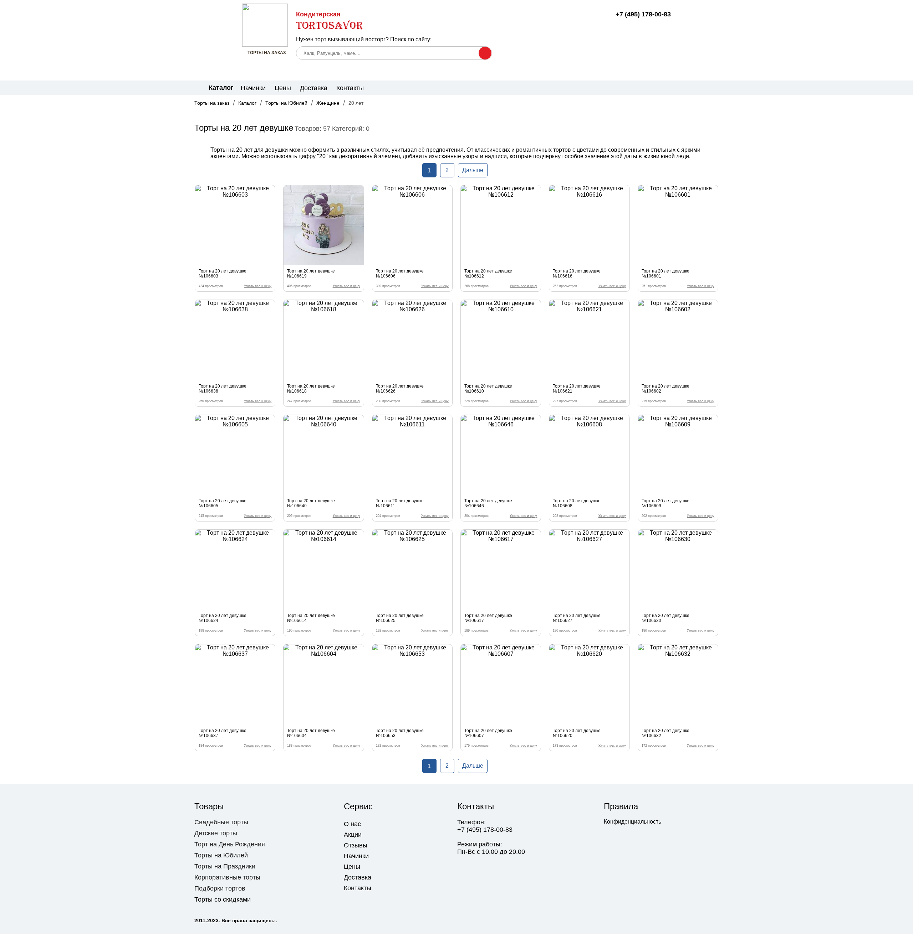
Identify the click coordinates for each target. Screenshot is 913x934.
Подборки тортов (219, 888)
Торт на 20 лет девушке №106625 (400, 618)
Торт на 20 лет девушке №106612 (488, 274)
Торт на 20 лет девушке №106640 (311, 503)
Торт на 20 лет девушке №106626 (400, 389)
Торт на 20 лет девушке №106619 (311, 274)
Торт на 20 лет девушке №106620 (577, 733)
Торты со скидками (222, 899)
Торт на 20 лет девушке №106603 (222, 274)
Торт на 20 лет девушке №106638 (222, 389)
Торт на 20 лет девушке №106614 (311, 618)
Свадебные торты (221, 822)
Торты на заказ (211, 103)
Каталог (247, 103)
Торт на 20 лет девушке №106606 (400, 274)
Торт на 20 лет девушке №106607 (488, 733)
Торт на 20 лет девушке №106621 (577, 389)
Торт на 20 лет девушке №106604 (311, 733)
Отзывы (355, 845)
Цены (283, 88)
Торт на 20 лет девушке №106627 (577, 618)
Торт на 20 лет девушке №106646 (488, 503)
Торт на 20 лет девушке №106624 (222, 618)
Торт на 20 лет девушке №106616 (577, 274)
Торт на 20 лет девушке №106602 (665, 389)
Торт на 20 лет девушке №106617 (488, 618)
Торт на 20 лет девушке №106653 (400, 733)
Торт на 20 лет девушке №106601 (665, 274)
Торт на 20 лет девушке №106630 (665, 618)
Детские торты (215, 833)
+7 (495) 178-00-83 (643, 14)
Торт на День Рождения (229, 844)
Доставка (313, 88)
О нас (352, 823)
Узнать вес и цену (257, 286)
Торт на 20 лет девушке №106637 (222, 733)
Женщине (328, 103)
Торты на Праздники (224, 866)
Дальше (472, 170)
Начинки (253, 88)
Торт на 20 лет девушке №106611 (400, 503)
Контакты (350, 88)
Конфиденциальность (632, 822)
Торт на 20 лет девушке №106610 (488, 389)
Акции (353, 834)
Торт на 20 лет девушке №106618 (311, 389)
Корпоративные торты (227, 877)
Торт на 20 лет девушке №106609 (665, 503)
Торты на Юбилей (286, 103)
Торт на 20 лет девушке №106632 (665, 733)
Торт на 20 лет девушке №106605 (222, 503)
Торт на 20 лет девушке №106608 (577, 503)
